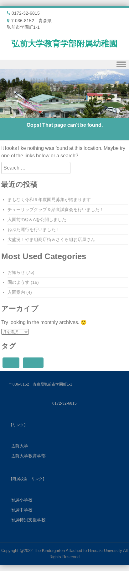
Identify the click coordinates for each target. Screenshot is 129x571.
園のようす (18, 282)
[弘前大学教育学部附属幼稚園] (64, 114)
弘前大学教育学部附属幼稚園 (64, 43)
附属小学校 (22, 499)
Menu (64, 64)
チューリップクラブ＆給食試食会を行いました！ (56, 209)
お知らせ (16, 272)
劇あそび (33, 362)
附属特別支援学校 (28, 519)
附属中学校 (22, 509)
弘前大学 (19, 445)
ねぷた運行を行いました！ (34, 229)
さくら (11, 362)
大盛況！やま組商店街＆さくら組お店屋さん (51, 239)
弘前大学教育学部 (28, 455)
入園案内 (16, 292)
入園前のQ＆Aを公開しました (37, 219)
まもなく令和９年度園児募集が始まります (49, 199)
